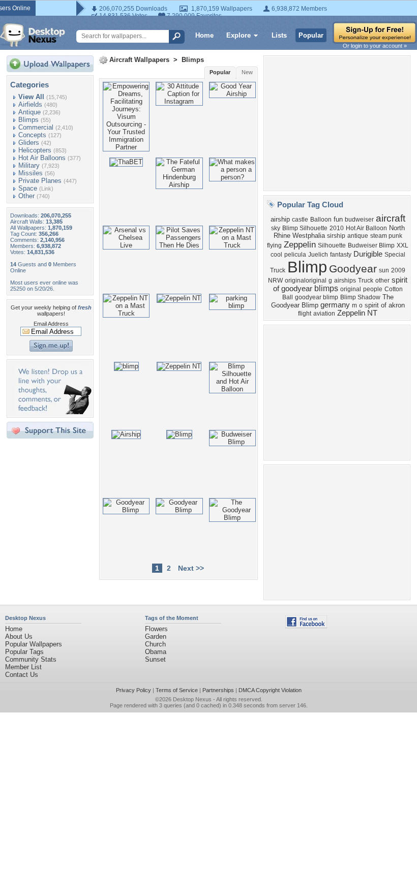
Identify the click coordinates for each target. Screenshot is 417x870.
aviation (324, 313)
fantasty (340, 254)
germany (335, 305)
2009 (398, 270)
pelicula (295, 254)
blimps (326, 288)
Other (26, 196)
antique (357, 235)
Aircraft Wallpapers (139, 60)
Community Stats (30, 659)
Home (204, 35)
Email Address (51, 324)
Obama (155, 652)
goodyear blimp (316, 297)
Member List (23, 667)
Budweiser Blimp (371, 245)
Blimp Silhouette (304, 228)
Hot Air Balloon (366, 228)
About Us (19, 636)
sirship (336, 235)
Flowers (156, 629)
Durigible (367, 254)
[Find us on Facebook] (306, 626)
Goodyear (353, 269)
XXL (402, 245)
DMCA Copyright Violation (270, 690)
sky (275, 228)
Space (27, 188)
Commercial (35, 127)
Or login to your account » (375, 46)
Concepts (32, 135)
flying (274, 245)
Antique (29, 112)
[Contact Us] (53, 412)
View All (31, 97)
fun (338, 219)
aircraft (390, 218)
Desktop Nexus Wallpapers (32, 35)
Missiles (30, 173)
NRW (275, 280)
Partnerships (218, 690)
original (350, 289)
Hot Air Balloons (42, 158)
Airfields (30, 104)
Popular (311, 35)
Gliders (28, 142)
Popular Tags (24, 652)
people (372, 289)
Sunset (155, 659)
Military (29, 165)
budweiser (359, 219)
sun (384, 270)
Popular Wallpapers (33, 644)
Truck (365, 280)
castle (300, 219)
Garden (155, 636)
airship (280, 219)
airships (345, 280)
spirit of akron (385, 305)
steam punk (386, 235)
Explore (238, 35)
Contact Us (21, 674)
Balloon (321, 219)
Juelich (318, 254)
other (382, 280)
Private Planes (40, 180)
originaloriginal (305, 280)
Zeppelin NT (357, 313)
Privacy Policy (133, 690)
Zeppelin (300, 244)
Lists (279, 35)
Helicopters (34, 150)
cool (276, 254)
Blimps (28, 119)
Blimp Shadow (360, 297)
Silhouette (332, 245)
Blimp (307, 266)
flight (304, 313)
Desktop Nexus (192, 699)
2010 (337, 228)
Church (155, 644)
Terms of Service (177, 690)
